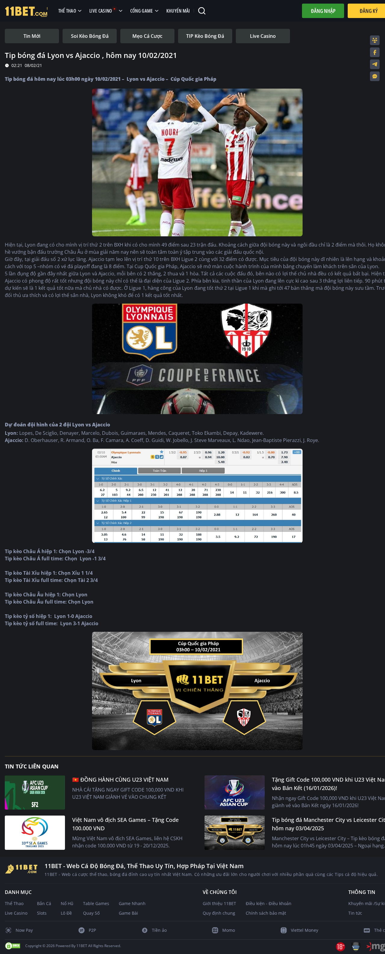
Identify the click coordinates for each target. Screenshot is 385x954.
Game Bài (128, 913)
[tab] (32, 36)
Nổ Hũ (67, 903)
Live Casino (16, 913)
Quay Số (91, 913)
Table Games (96, 903)
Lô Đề (66, 913)
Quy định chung (219, 913)
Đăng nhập (323, 10)
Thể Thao (14, 903)
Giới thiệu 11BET (219, 903)
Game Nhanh (132, 903)
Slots (42, 913)
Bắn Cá (44, 903)
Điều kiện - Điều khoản (268, 903)
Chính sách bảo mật (266, 913)
